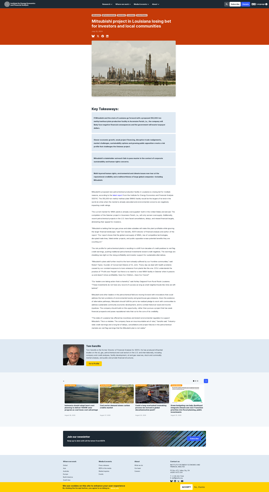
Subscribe (235, 4)
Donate (246, 4)
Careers (137, 471)
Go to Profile (94, 364)
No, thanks (199, 487)
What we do (138, 465)
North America (68, 477)
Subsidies (121, 15)
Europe (65, 474)
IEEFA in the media (105, 468)
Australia (66, 471)
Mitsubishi (96, 15)
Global (65, 465)
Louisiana (130, 15)
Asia (64, 468)
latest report (117, 195)
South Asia (66, 480)
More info (115, 488)
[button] (107, 4)
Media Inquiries (104, 471)
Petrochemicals (109, 15)
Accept (186, 487)
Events (101, 474)
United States (142, 15)
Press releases (104, 465)
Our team (137, 468)
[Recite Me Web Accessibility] (266, 4)
